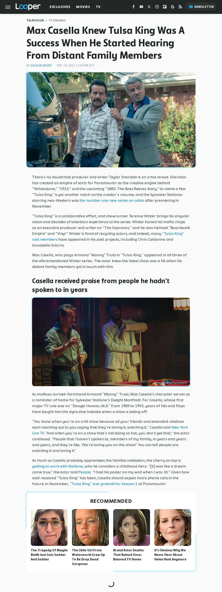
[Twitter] (149, 7)
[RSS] (180, 7)
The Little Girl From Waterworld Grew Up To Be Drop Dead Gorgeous (88, 557)
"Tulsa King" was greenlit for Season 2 (103, 483)
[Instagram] (157, 7)
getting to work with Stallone (57, 466)
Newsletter (204, 7)
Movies (83, 7)
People (84, 472)
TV (98, 7)
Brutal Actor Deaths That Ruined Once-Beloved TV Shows (128, 554)
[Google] (172, 7)
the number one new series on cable (112, 200)
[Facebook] (133, 7)
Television (35, 20)
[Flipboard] (165, 7)
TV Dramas (57, 20)
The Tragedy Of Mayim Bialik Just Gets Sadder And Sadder (49, 554)
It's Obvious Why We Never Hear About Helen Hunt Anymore (170, 554)
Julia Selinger (41, 65)
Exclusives (60, 7)
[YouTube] (141, 7)
